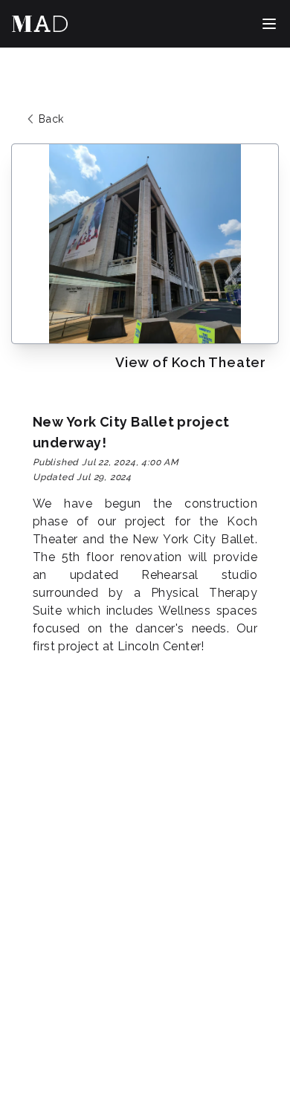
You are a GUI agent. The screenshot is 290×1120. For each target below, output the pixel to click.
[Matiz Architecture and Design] (40, 24)
